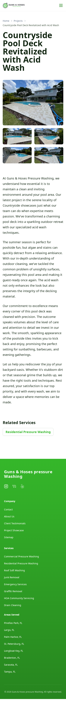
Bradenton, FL (12, 657)
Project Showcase (14, 530)
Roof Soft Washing (14, 570)
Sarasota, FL (11, 664)
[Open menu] (61, 5)
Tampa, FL (9, 671)
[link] (31, 25)
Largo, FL (9, 629)
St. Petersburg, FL (14, 643)
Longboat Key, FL (13, 650)
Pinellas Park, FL (13, 623)
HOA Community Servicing (19, 598)
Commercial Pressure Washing (21, 556)
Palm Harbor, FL (13, 636)
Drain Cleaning (12, 605)
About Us (9, 516)
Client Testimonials (15, 523)
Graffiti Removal (13, 591)
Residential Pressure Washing (28, 432)
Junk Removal (11, 577)
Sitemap (8, 537)
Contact (8, 509)
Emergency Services (15, 584)
